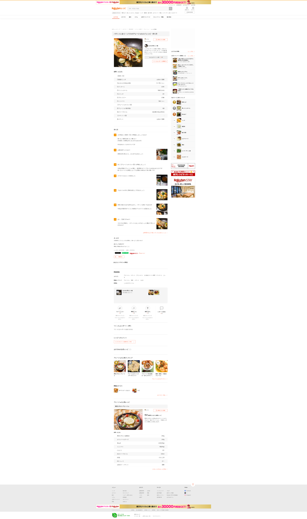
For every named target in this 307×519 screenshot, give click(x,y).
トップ (113, 490)
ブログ (168, 490)
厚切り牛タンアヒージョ (122, 406)
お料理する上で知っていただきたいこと (154, 232)
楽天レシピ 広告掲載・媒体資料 (163, 510)
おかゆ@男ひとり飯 (128, 290)
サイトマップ (126, 493)
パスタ (140, 495)
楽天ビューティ (160, 495)
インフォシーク (171, 5)
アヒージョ (146, 29)
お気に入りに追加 (161, 39)
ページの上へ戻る (193, 484)
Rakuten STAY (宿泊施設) (172, 495)
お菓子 (140, 497)
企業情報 (132, 510)
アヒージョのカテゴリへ (159, 379)
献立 (130, 17)
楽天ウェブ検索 (170, 493)
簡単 (132, 280)
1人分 (142, 280)
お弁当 (148, 490)
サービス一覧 (137, 516)
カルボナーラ (174, 12)
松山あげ (137, 12)
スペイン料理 (138, 29)
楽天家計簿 (179, 5)
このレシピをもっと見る (159, 469)
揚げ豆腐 (150, 12)
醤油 (160, 12)
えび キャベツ (156, 12)
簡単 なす (124, 12)
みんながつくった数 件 (156, 57)
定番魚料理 (141, 493)
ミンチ (141, 12)
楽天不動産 (159, 493)
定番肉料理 (141, 490)
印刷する (120, 256)
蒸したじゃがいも (130, 12)
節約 (148, 495)
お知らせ (125, 501)
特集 (113, 501)
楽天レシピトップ (116, 29)
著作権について (147, 510)
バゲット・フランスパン (137, 275)
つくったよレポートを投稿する (160, 61)
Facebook (188, 490)
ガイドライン (126, 499)
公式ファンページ (145, 17)
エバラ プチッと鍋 (166, 12)
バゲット (137, 280)
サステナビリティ (157, 516)
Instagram (188, 495)
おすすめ (116, 17)
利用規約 (125, 497)
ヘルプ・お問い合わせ (127, 495)
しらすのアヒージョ (129, 283)
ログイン (193, 9)
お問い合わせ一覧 (146, 516)
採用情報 (153, 510)
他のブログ (142, 253)
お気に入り (187, 9)
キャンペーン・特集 (158, 17)
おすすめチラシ (186, 5)
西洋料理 (131, 29)
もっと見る (190, 51)
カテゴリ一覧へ (161, 395)
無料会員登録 (190, 12)
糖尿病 (145, 12)
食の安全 (169, 17)
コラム (136, 17)
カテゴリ (123, 17)
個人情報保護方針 (139, 510)
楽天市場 (193, 5)
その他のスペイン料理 (149, 275)
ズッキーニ (159, 275)
